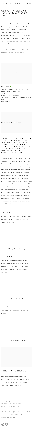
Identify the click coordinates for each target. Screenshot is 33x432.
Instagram (2, 424)
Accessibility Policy (5, 401)
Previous (7, 236)
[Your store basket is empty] (27, 3)
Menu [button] (30, 3)
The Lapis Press (10, 4)
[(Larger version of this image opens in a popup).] (16, 236)
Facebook (6, 424)
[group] (16, 236)
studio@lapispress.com (8, 417)
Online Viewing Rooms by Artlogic (11, 406)
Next (25, 236)
